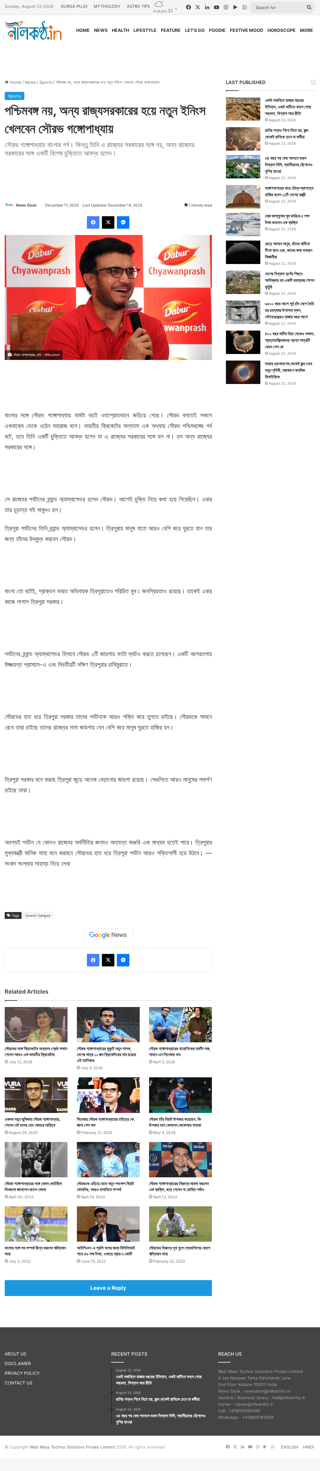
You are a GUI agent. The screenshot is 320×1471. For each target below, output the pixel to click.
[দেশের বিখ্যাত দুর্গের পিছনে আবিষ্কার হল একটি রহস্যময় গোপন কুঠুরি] (243, 282)
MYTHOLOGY (107, 6)
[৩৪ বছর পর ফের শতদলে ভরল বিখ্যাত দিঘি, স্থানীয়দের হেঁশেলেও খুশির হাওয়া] (243, 166)
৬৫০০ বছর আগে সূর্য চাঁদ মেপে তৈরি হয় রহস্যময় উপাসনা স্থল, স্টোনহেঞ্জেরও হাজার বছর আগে (289, 310)
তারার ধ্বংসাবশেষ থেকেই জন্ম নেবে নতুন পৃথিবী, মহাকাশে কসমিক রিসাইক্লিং (288, 370)
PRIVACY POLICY (22, 1373)
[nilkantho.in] (33, 30)
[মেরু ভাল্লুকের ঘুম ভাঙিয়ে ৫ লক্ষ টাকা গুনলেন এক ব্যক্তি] (243, 224)
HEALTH (120, 30)
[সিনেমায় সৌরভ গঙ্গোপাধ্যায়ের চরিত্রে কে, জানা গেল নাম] (108, 1095)
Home (14, 82)
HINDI (308, 1446)
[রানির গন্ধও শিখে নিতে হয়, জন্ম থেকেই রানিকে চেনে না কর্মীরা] (243, 139)
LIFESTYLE (145, 30)
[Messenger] (123, 222)
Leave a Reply (108, 1288)
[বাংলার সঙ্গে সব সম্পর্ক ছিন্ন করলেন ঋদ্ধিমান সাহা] (36, 1224)
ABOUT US (16, 1353)
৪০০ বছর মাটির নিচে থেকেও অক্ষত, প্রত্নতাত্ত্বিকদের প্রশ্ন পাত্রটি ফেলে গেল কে (290, 340)
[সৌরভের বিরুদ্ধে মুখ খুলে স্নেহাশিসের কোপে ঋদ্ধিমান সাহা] (180, 1224)
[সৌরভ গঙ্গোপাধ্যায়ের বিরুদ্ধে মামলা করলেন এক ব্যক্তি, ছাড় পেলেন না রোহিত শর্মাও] (180, 1159)
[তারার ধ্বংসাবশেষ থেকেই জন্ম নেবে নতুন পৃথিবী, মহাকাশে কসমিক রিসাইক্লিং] (243, 372)
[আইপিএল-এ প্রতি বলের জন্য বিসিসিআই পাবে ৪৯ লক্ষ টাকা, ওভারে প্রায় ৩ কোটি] (108, 1224)
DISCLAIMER (18, 1363)
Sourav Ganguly (38, 915)
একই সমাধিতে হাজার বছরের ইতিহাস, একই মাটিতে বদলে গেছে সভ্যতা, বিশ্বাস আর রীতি (288, 106)
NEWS (101, 30)
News (30, 82)
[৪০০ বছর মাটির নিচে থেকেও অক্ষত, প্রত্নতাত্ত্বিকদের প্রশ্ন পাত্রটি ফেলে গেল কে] (243, 342)
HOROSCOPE (282, 30)
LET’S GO (195, 30)
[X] (108, 222)
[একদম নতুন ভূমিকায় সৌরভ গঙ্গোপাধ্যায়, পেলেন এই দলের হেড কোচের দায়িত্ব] (36, 1095)
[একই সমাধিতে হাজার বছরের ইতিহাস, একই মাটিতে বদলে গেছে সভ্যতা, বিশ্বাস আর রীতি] (243, 109)
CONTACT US (18, 1382)
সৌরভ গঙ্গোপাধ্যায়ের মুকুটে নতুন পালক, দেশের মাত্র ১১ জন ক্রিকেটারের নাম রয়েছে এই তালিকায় (106, 1054)
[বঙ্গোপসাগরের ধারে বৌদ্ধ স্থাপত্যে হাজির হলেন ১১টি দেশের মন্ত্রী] (243, 196)
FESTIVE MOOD (246, 30)
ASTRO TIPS (138, 6)
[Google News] (108, 935)
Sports (45, 82)
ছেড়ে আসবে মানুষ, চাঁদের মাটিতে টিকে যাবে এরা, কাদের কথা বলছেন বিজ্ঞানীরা (288, 250)
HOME (83, 30)
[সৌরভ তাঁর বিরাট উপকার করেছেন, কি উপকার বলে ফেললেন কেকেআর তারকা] (180, 1095)
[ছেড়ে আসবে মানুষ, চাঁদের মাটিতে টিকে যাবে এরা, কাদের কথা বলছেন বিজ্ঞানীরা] (243, 252)
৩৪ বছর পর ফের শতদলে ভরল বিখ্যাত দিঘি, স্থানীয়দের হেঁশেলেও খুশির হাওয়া (288, 164)
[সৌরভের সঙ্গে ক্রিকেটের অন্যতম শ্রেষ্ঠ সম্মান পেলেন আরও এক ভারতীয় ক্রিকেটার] (36, 1024)
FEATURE (171, 30)
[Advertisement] (160, 54)
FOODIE (217, 30)
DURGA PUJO (74, 6)
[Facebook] (93, 222)
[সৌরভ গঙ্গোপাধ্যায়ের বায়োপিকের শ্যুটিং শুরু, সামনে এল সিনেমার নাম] (180, 1024)
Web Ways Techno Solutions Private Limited (72, 1446)
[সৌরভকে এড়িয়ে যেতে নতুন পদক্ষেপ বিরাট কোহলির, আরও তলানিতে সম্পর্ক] (108, 1159)
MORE (306, 30)
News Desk (26, 205)
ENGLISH (289, 1446)
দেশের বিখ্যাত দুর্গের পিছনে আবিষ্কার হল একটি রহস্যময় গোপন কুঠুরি (289, 280)
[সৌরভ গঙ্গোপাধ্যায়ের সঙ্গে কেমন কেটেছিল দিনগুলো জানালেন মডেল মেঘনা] (36, 1159)
